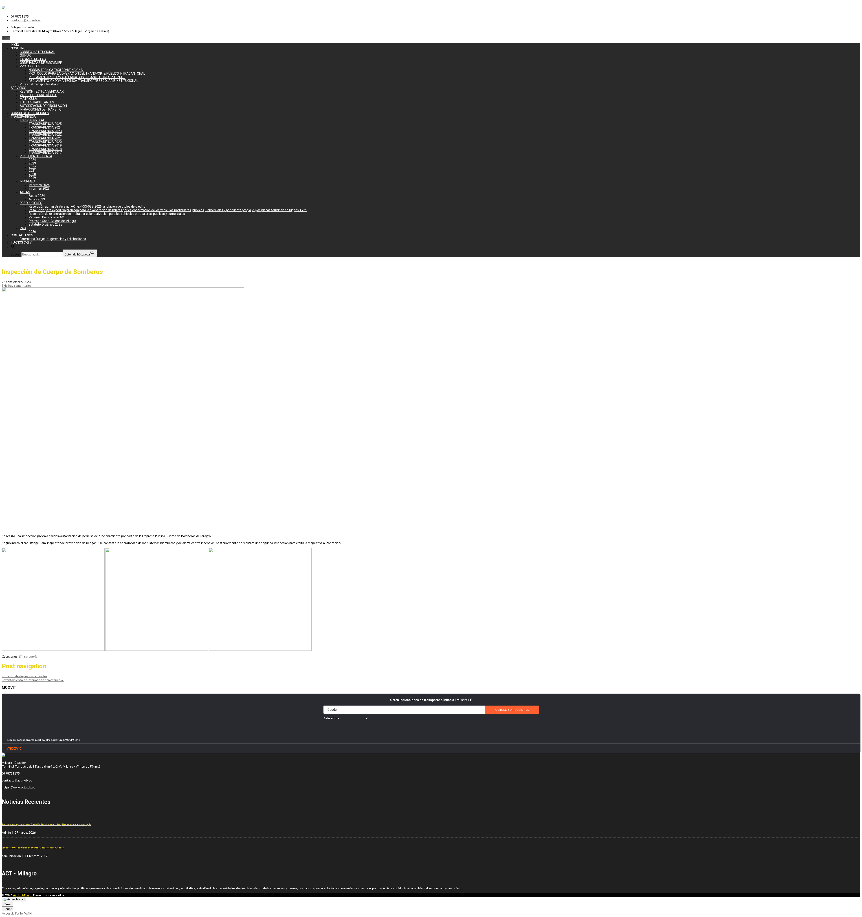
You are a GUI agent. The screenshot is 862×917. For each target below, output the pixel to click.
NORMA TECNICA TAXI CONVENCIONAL (56, 70)
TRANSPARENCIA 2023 (45, 131)
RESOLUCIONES (31, 203)
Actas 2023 (37, 199)
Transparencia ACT (33, 120)
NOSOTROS (19, 48)
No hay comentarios (17, 285)
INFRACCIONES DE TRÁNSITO (41, 109)
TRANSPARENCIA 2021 (45, 138)
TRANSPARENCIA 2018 (45, 149)
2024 (32, 160)
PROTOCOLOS (30, 66)
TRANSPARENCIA (23, 116)
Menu (6, 38)
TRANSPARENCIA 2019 (45, 145)
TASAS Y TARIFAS (33, 59)
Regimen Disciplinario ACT (47, 217)
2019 (32, 178)
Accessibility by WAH (17, 913)
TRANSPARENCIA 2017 (45, 152)
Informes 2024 (39, 185)
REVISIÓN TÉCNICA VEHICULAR (42, 91)
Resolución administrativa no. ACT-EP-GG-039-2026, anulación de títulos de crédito (87, 206)
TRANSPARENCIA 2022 (45, 134)
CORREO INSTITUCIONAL (37, 52)
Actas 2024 (37, 196)
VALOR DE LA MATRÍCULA (38, 95)
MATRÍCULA (28, 98)
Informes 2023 (39, 188)
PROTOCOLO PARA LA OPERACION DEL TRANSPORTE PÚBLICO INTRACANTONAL (87, 73)
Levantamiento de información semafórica (33, 680)
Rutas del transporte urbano (39, 84)
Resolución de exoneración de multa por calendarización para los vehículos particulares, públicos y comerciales (107, 213)
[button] (13, 247)
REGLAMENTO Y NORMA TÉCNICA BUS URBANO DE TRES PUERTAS (77, 77)
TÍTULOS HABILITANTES (37, 102)
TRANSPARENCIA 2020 (45, 142)
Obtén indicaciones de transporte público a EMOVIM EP (431, 700)
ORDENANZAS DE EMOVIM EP (41, 62)
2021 (32, 170)
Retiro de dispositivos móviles (24, 676)
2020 (32, 174)
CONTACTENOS (22, 235)
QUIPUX (25, 55)
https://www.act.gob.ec (18, 787)
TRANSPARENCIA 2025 (45, 124)
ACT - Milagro (23, 895)
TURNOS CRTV (21, 242)
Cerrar (7, 904)
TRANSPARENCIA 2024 (45, 127)
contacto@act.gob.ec (26, 20)
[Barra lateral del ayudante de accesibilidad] (14, 899)
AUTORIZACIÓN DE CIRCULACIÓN (43, 106)
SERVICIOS (18, 88)
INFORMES (27, 181)
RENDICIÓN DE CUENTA (36, 156)
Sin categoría (28, 656)
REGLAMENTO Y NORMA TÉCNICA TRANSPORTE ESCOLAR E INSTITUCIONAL (83, 80)
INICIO (15, 45)
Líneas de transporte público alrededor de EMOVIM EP (42, 740)
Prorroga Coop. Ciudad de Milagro (52, 221)
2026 (32, 231)
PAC (23, 228)
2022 (32, 167)
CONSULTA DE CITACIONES (30, 113)
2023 (32, 163)
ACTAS (25, 192)
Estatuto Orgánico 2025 (45, 224)
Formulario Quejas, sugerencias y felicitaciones (53, 239)
